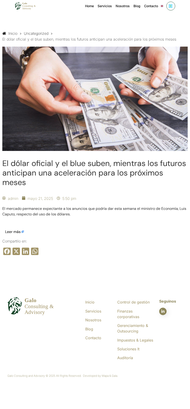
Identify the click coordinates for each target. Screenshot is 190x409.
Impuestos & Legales (135, 340)
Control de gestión (133, 302)
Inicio (90, 302)
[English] (162, 6)
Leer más (13, 231)
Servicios (105, 6)
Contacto (151, 6)
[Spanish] (170, 6)
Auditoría (125, 357)
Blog (136, 6)
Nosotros (123, 6)
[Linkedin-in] (163, 311)
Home (89, 6)
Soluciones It (128, 349)
